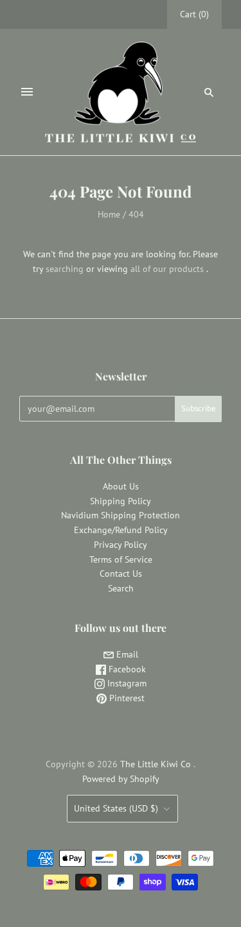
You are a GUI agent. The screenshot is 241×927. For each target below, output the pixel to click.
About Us (121, 486)
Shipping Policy (120, 501)
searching (65, 269)
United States (116, 808)
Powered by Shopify (120, 779)
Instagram (126, 683)
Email (126, 654)
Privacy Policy (120, 544)
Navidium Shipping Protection (120, 515)
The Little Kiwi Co (156, 764)
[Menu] (27, 92)
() (194, 14)
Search (121, 588)
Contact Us (121, 573)
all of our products (167, 269)
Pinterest (126, 698)
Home (109, 214)
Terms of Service (120, 559)
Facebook (126, 669)
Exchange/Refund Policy (121, 530)
